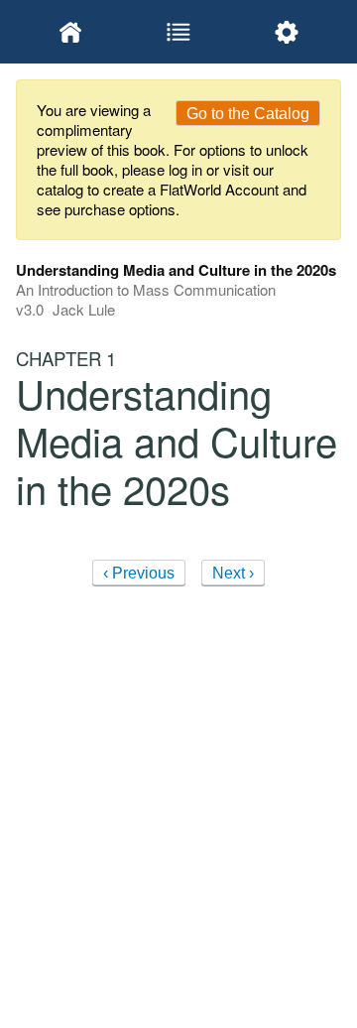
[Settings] (287, 32)
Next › (233, 573)
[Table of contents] (178, 32)
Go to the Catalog (247, 113)
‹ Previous (139, 573)
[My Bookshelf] (70, 32)
